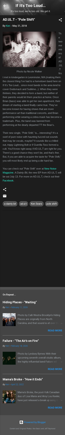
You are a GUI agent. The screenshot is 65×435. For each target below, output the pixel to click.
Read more (55, 330)
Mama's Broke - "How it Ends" (23, 379)
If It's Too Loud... (31, 5)
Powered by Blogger (34, 422)
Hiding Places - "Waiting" (20, 302)
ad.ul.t (23, 203)
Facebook (8, 180)
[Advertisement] (32, 249)
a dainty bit (10, 203)
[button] (60, 20)
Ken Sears (36, 203)
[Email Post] (5, 197)
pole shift (51, 203)
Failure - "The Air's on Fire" (21, 340)
